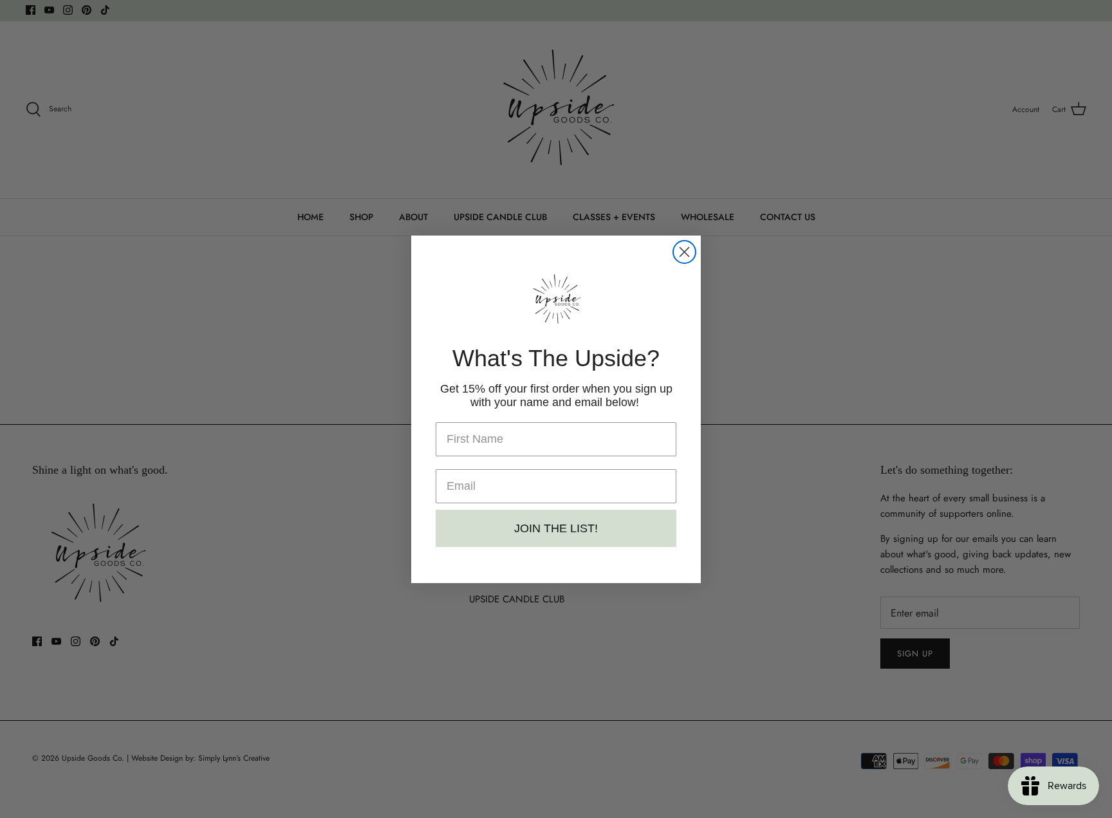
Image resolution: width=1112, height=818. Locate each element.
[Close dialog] (684, 252)
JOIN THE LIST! (556, 528)
